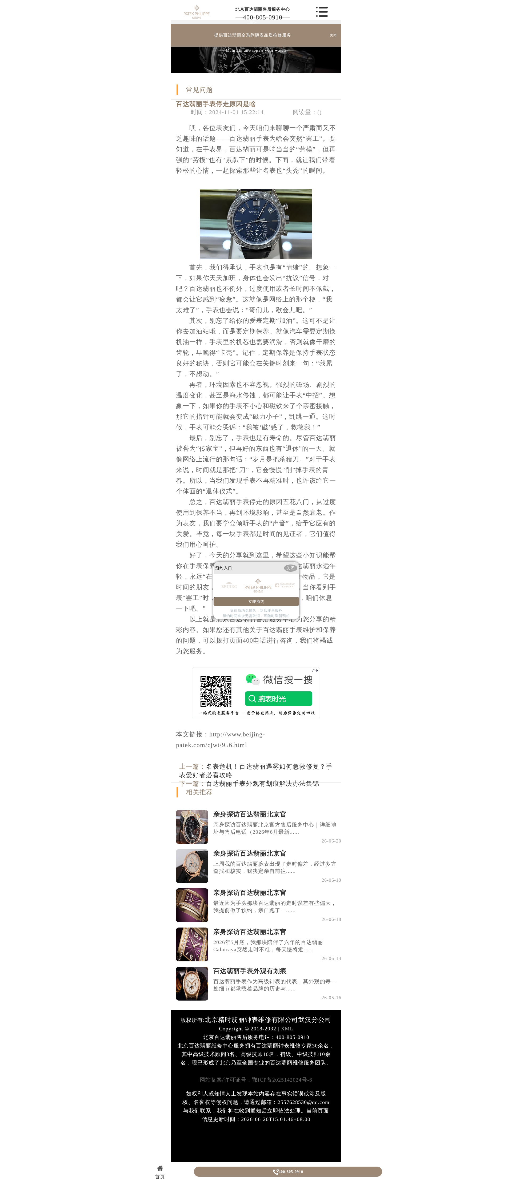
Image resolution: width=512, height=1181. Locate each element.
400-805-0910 (262, 17)
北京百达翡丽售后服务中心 (262, 9)
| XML (284, 1028)
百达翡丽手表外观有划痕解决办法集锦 (262, 783)
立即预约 (256, 601)
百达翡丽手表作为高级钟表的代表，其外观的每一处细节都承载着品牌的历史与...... (275, 984)
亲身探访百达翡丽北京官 (250, 814)
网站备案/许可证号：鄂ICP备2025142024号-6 (256, 1080)
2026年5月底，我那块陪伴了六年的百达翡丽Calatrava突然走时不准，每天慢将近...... (268, 945)
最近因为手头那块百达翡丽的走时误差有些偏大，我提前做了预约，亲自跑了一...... (275, 906)
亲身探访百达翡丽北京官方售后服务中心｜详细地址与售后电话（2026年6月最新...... (275, 828)
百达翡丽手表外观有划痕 (250, 971)
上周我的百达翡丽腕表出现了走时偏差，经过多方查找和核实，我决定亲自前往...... (275, 867)
